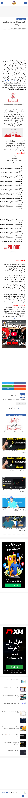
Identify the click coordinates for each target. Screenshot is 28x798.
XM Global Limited (11, 81)
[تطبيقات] (5, 796)
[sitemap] (23, 796)
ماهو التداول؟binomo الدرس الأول (18, 470)
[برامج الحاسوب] (20, 796)
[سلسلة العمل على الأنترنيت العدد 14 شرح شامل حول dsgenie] (14, 522)
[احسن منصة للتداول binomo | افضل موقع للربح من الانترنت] (14, 483)
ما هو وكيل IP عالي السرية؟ (13, 750)
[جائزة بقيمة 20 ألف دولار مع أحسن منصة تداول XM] (14, 424)
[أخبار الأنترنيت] (8, 796)
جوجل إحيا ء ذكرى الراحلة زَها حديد (12, 679)
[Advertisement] (14, 45)
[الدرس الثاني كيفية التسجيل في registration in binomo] (14, 444)
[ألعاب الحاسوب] (18, 796)
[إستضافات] (13, 796)
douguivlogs (5, 792)
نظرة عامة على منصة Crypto (13, 719)
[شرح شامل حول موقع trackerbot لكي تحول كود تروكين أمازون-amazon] (14, 502)
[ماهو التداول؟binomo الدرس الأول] (14, 463)
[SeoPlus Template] (25, 792)
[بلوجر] (10, 796)
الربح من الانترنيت (21, 19)
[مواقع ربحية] (15, 796)
